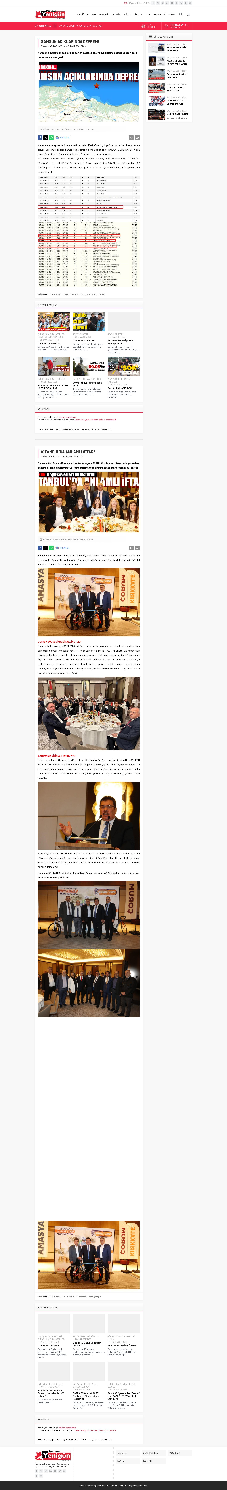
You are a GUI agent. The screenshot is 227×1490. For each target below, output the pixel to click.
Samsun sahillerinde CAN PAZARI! (74, 25)
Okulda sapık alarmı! (84, 340)
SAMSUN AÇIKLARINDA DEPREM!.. (83, 294)
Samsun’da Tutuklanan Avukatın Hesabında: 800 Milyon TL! (51, 1393)
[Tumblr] (186, 3)
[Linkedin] (167, 3)
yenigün (101, 294)
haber (50, 294)
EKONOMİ (77, 1387)
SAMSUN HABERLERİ (55, 334)
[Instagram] (162, 3)
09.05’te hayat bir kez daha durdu (87, 384)
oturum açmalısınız (67, 417)
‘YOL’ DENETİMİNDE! (48, 1345)
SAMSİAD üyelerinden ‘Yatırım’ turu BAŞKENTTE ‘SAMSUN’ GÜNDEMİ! (124, 1396)
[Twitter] (158, 3)
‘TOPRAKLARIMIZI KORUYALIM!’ (175, 89)
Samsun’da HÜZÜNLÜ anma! (122, 1345)
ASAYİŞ (76, 334)
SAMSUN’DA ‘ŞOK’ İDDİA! (120, 388)
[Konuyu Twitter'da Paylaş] (45, 137)
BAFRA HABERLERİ (53, 1336)
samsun (64, 294)
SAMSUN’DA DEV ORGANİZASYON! (175, 102)
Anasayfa (44, 46)
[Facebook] (153, 3)
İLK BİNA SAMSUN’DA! (49, 343)
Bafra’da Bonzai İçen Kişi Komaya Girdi (121, 342)
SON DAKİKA (51, 337)
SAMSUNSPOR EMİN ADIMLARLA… (176, 49)
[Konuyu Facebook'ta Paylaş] (40, 137)
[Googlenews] (190, 3)
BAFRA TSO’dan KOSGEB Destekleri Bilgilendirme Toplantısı (86, 1396)
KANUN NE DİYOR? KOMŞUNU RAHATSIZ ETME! (177, 63)
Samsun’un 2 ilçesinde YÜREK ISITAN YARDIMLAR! (53, 387)
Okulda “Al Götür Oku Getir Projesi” (87, 1344)
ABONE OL (65, 137)
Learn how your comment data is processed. (95, 419)
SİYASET (41, 337)
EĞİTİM (93, 1384)
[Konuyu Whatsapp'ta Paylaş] (51, 137)
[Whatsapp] (181, 3)
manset (57, 294)
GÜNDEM (53, 46)
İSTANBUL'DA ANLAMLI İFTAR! (66, 1296)
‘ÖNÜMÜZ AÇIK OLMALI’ (178, 114)
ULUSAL (61, 337)
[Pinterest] (176, 3)
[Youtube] (172, 3)
